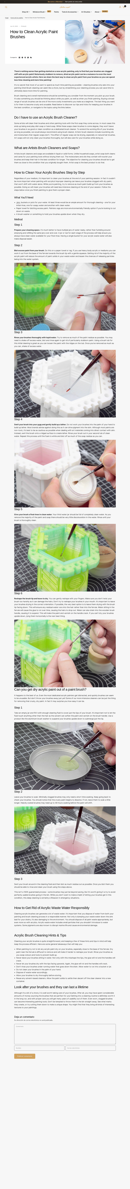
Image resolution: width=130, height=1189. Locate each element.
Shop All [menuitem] (25, 12)
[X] (22, 57)
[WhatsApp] (28, 57)
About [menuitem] (97, 12)
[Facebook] (19, 57)
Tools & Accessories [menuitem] (69, 12)
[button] (65, 296)
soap (39, 424)
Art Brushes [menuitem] (85, 12)
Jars (18, 202)
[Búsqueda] (6, 7)
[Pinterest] (25, 57)
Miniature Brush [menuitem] (39, 12)
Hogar (7, 17)
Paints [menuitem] (56, 12)
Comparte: (13, 57)
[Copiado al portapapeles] (31, 57)
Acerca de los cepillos (17, 17)
